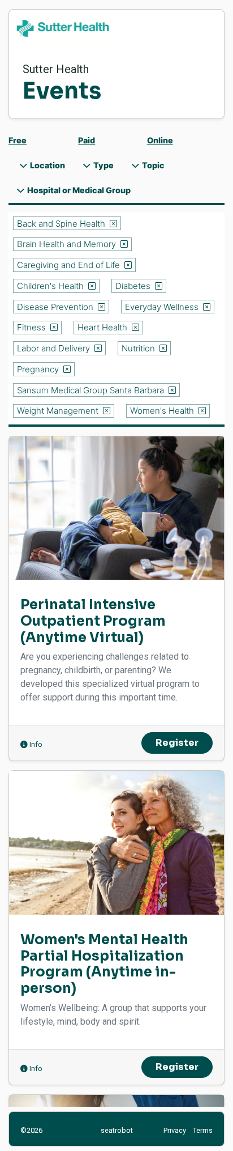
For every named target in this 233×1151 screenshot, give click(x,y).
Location (46, 165)
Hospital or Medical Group (78, 190)
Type (103, 165)
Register (177, 743)
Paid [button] (86, 140)
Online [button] (160, 140)
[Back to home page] (116, 28)
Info (35, 744)
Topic (152, 165)
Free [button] (17, 140)
